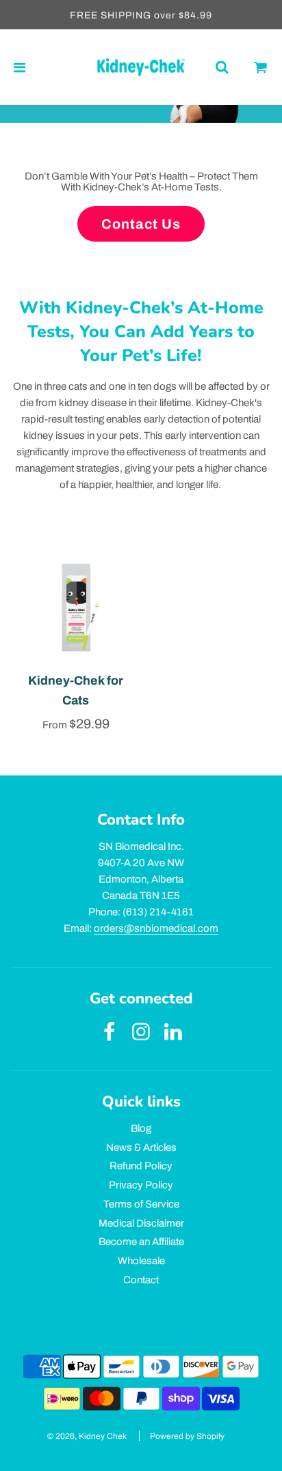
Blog (141, 1128)
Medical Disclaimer (141, 1223)
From (76, 724)
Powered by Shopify (187, 1436)
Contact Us (141, 223)
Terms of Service (141, 1204)
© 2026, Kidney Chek (87, 1436)
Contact (141, 1279)
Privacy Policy (141, 1185)
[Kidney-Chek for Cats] (76, 607)
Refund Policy (141, 1165)
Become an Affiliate (141, 1241)
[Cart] (261, 67)
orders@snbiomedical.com (156, 928)
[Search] (222, 67)
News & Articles (141, 1147)
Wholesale (141, 1260)
